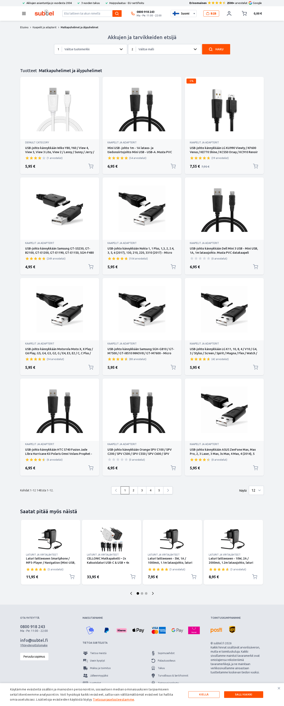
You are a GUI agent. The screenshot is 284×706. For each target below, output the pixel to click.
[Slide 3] (146, 593)
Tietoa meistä (98, 653)
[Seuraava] (168, 490)
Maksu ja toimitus (100, 668)
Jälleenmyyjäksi (99, 675)
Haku (219, 49)
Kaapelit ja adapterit (122, 142)
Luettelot (95, 683)
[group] (35, 158)
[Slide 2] (142, 593)
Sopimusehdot (166, 653)
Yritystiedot (165, 690)
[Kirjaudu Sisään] (229, 13)
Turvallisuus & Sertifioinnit (173, 675)
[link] (116, 490)
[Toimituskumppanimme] (216, 630)
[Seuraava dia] (152, 593)
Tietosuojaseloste (168, 683)
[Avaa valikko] (25, 13)
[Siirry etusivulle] (44, 12)
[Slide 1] (138, 593)
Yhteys (94, 690)
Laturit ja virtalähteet (42, 554)
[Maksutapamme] (90, 630)
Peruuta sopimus (34, 656)
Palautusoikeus (166, 660)
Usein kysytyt (97, 660)
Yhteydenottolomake (34, 645)
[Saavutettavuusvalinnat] (8, 698)
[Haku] (117, 13)
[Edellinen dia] (131, 593)
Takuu (161, 668)
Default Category (37, 142)
